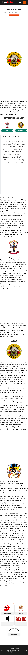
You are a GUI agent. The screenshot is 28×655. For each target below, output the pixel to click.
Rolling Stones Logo (7, 613)
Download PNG (14, 15)
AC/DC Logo (21, 624)
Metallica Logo (14, 634)
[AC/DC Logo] (20, 621)
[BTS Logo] (7, 621)
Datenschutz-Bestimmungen (8, 650)
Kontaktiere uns (16, 652)
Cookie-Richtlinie (22, 650)
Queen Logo (21, 613)
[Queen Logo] (20, 611)
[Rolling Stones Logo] (7, 611)
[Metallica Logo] (14, 632)
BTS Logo (7, 624)
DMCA (9, 652)
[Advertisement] (14, 35)
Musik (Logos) (19, 12)
